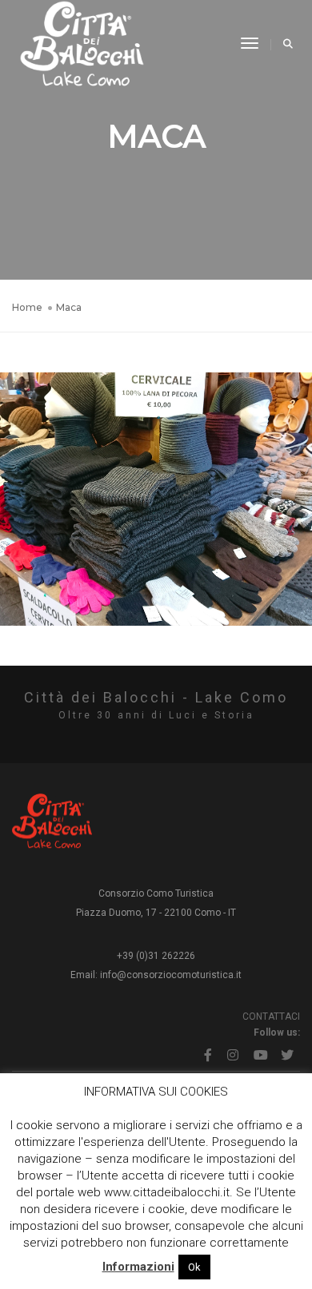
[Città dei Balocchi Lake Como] (82, 43)
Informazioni (138, 1266)
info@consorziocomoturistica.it (171, 975)
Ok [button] (194, 1267)
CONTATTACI (271, 1016)
